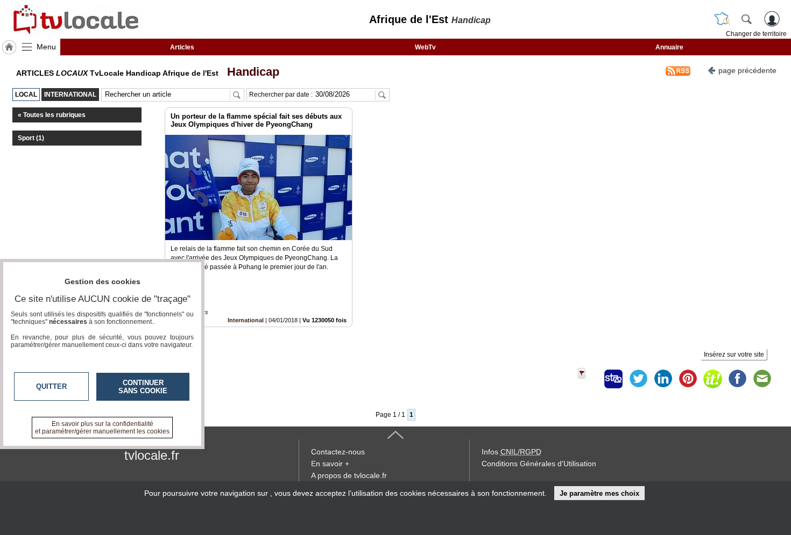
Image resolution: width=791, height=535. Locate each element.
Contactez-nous (338, 451)
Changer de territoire (756, 34)
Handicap (250, 71)
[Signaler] (588, 378)
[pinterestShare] (687, 378)
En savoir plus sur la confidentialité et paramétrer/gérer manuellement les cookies (102, 427)
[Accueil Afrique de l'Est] (9, 47)
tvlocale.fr (151, 455)
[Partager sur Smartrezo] (613, 378)
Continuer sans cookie (142, 387)
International (246, 320)
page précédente (747, 70)
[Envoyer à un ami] (762, 378)
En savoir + (330, 463)
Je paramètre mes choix (599, 493)
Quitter (51, 386)
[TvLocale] (74, 19)
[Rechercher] (746, 19)
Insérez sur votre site (734, 354)
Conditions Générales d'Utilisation (539, 463)
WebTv (425, 47)
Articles (182, 47)
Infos (511, 451)
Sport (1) (31, 138)
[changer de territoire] (722, 19)
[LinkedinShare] (663, 378)
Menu (46, 46)
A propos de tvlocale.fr (349, 475)
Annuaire (669, 47)
